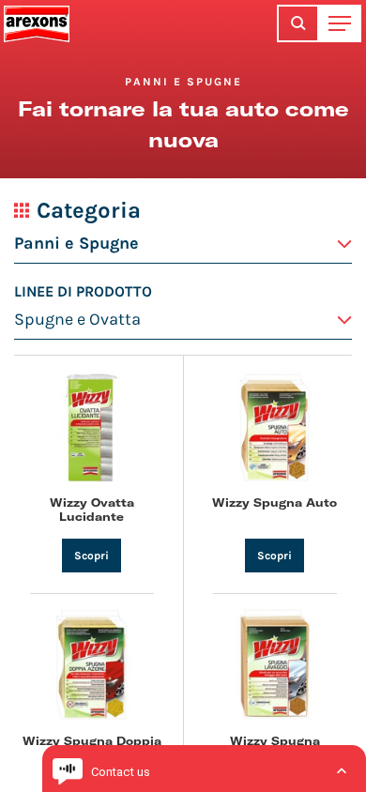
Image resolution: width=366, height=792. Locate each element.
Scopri (91, 555)
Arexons (36, 23)
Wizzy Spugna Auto (274, 502)
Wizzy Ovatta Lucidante (92, 508)
